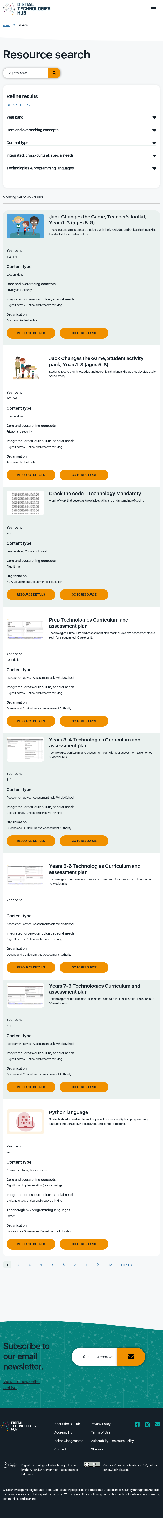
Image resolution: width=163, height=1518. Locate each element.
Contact (60, 1449)
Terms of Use (100, 1432)
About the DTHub (67, 1424)
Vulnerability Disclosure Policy (112, 1441)
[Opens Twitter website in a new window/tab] (147, 1425)
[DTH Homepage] (21, 1426)
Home (6, 25)
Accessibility (63, 1432)
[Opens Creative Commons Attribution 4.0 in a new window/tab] (92, 1471)
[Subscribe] (131, 1357)
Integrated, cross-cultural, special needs (40, 155)
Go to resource (84, 333)
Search (23, 25)
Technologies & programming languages (40, 168)
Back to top (151, 1508)
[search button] (54, 73)
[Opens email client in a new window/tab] (157, 1425)
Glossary (97, 1449)
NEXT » (126, 1265)
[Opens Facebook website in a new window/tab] (137, 1425)
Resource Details (31, 333)
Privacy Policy (101, 1424)
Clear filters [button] (18, 105)
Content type (17, 142)
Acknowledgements (68, 1441)
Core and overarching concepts (33, 130)
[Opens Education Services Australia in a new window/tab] (10, 1471)
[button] (154, 7)
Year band (15, 117)
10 (110, 1265)
